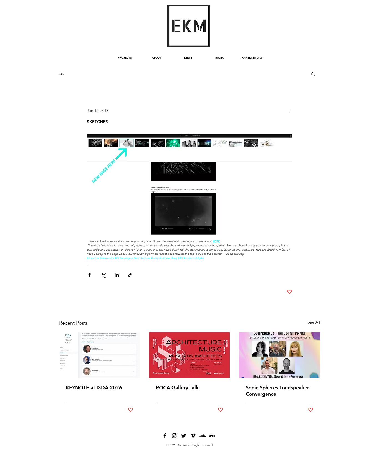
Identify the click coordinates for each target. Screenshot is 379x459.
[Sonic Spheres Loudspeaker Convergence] (279, 355)
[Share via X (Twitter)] (103, 275)
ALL (61, 73)
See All (314, 322)
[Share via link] (130, 275)
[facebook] (165, 436)
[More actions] (288, 110)
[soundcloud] (202, 436)
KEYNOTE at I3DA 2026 (94, 387)
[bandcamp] (212, 436)
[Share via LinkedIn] (116, 275)
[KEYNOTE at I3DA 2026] (99, 355)
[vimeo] (193, 436)
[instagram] (174, 436)
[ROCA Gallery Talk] (189, 355)
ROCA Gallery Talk (177, 387)
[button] (312, 74)
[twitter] (184, 436)
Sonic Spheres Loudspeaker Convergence (277, 390)
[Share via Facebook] (89, 275)
